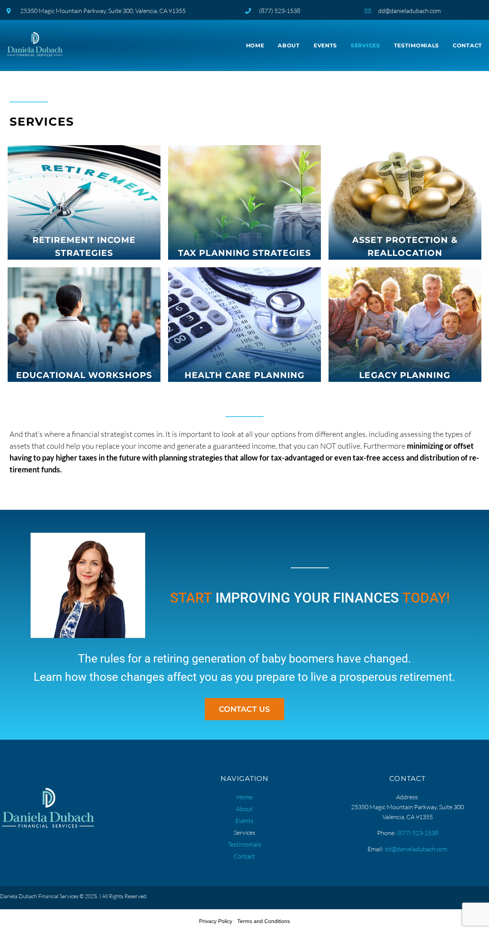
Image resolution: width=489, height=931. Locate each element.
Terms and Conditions (263, 921)
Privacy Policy (215, 921)
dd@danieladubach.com (416, 849)
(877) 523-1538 (417, 833)
